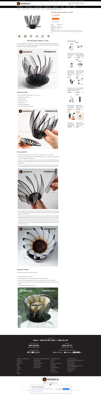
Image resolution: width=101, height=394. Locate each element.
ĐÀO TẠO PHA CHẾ (53, 366)
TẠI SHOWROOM (52, 364)
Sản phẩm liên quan (71, 41)
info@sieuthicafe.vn (72, 364)
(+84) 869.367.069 (72, 362)
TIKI (51, 372)
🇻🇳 (82, 0)
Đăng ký (19, 0)
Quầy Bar (18, 364)
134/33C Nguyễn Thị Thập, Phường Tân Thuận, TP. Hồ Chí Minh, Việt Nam (75, 366)
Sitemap (80, 0)
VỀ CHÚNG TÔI (52, 360)
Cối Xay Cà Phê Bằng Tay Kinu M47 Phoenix (80, 89)
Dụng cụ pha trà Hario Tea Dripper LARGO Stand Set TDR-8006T (71, 72)
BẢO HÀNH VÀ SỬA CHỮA (37, 366)
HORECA (62, 6)
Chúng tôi (50, 0)
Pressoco (43, 9)
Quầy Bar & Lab (47, 6)
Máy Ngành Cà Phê (38, 6)
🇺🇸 (83, 0)
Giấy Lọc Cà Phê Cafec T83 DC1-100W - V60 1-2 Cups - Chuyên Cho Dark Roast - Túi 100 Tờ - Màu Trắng (80, 124)
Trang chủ (19, 9)
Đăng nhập (23, 0)
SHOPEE (55, 372)
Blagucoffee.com (55, 0)
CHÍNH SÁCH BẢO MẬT (37, 361)
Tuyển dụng (76, 0)
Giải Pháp (18, 366)
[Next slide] (48, 36)
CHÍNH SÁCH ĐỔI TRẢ (37, 364)
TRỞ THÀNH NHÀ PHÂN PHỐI (54, 367)
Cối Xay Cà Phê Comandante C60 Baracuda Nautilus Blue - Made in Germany (71, 124)
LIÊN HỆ (51, 361)
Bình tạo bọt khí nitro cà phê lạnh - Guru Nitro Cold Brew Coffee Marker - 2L (71, 107)
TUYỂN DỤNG (52, 369)
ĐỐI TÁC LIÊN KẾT (53, 370)
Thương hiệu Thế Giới (35, 9)
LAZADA (53, 372)
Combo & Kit (18, 367)
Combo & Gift (55, 6)
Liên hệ (73, 0)
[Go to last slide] (18, 36)
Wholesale (68, 6)
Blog (63, 0)
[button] (19, 36)
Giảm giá (74, 6)
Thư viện (66, 0)
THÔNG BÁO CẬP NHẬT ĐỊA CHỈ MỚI (55, 363)
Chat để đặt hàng (55, 18)
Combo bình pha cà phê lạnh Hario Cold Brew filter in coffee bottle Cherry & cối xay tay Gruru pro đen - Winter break (71, 89)
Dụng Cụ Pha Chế (28, 6)
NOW (57, 372)
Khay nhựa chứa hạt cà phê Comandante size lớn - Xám (80, 72)
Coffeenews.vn (60, 0)
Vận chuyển (69, 0)
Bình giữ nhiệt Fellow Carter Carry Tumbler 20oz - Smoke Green (79, 107)
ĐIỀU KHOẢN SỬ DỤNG (37, 360)
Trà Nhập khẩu (19, 369)
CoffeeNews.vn (19, 373)
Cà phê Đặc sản (20, 6)
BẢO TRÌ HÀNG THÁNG (37, 367)
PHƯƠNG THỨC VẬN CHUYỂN (38, 363)
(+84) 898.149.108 (72, 368)
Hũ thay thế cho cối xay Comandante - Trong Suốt (71, 55)
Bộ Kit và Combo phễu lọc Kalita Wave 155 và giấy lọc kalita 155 (80, 55)
